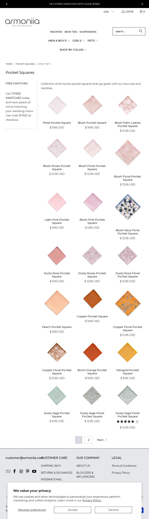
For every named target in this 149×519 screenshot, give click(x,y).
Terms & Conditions (124, 465)
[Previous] (7, 4)
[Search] (140, 31)
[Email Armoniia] (8, 471)
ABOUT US (83, 465)
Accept (72, 510)
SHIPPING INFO (51, 465)
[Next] (142, 4)
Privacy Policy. (91, 500)
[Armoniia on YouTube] (34, 471)
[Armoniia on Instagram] (21, 471)
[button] (59, 40)
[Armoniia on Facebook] (14, 471)
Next (100, 440)
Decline (113, 510)
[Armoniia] (22, 22)
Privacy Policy (121, 472)
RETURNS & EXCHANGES (57, 472)
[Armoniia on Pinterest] (28, 471)
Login (129, 11)
